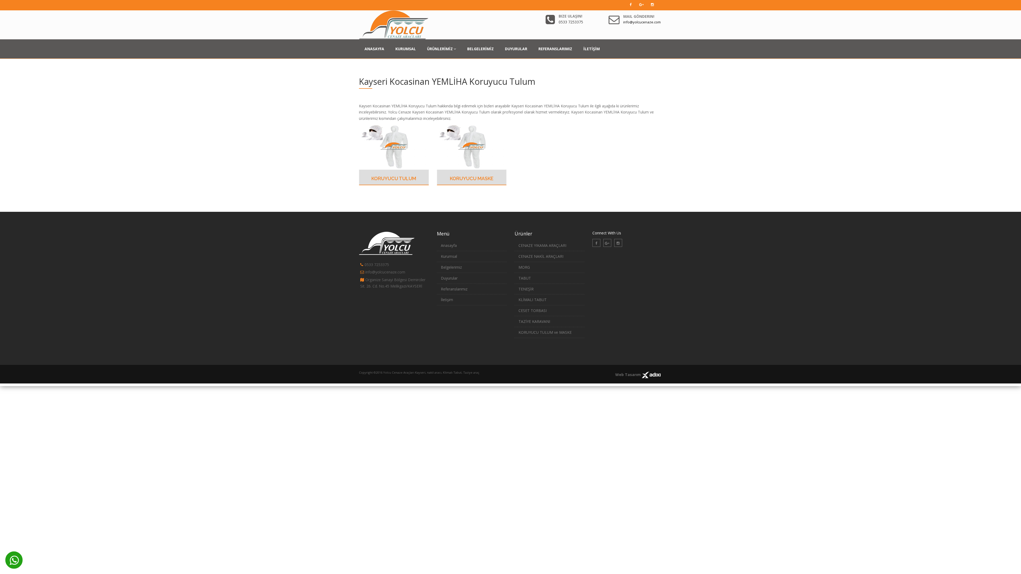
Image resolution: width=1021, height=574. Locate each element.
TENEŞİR (526, 289)
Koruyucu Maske (471, 178)
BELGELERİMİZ (480, 48)
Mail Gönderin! (638, 16)
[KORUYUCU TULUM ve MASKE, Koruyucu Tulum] (394, 146)
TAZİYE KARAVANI (534, 321)
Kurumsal (449, 256)
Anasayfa (449, 245)
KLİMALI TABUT (532, 299)
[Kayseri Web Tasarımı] (651, 374)
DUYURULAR (516, 48)
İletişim (447, 299)
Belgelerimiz (451, 267)
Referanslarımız (454, 289)
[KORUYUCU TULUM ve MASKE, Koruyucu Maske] (472, 146)
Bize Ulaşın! (570, 16)
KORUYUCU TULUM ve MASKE (545, 332)
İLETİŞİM (591, 48)
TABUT (524, 278)
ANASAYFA (374, 48)
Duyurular (449, 278)
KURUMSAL (405, 48)
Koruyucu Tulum (393, 178)
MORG (524, 267)
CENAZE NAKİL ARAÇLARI (540, 256)
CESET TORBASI (532, 310)
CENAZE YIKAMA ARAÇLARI (542, 245)
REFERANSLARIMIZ (555, 48)
